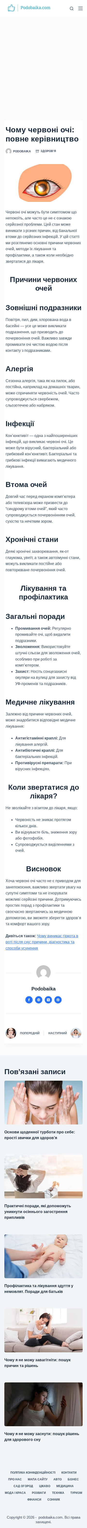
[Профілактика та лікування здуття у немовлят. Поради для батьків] (43, 1256)
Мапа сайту (37, 1479)
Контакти (69, 1472)
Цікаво (44, 1486)
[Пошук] (71, 8)
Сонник (53, 1499)
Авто (57, 1479)
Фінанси (34, 1499)
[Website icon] (38, 999)
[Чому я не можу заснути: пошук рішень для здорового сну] (43, 1404)
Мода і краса (15, 1493)
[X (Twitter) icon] (48, 999)
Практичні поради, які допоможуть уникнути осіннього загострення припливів (37, 1212)
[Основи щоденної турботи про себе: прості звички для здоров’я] (43, 1102)
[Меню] (80, 8)
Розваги (39, 1493)
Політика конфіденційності (32, 1472)
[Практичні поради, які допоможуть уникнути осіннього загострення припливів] (43, 1176)
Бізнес (73, 1479)
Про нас (15, 1479)
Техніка (58, 1493)
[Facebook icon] (29, 999)
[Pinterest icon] (58, 999)
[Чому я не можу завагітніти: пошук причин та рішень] (43, 1330)
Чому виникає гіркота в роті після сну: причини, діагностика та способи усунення (42, 942)
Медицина (65, 1486)
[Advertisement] (43, 62)
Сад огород (23, 1486)
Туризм (76, 1493)
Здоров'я (48, 151)
